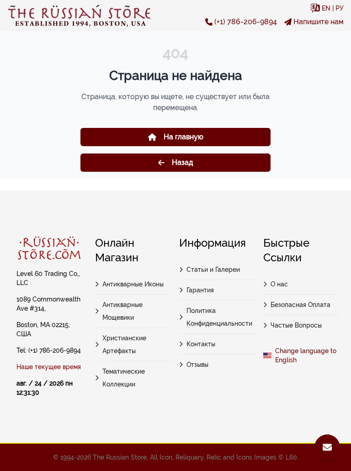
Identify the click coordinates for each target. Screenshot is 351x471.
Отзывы (197, 364)
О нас (279, 284)
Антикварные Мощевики (122, 311)
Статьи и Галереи (213, 269)
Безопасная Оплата (300, 304)
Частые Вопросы (296, 325)
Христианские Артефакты (124, 344)
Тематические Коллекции (123, 378)
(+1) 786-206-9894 (245, 21)
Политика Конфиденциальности (219, 317)
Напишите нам (318, 21)
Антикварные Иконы (133, 284)
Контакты (200, 344)
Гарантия (200, 290)
